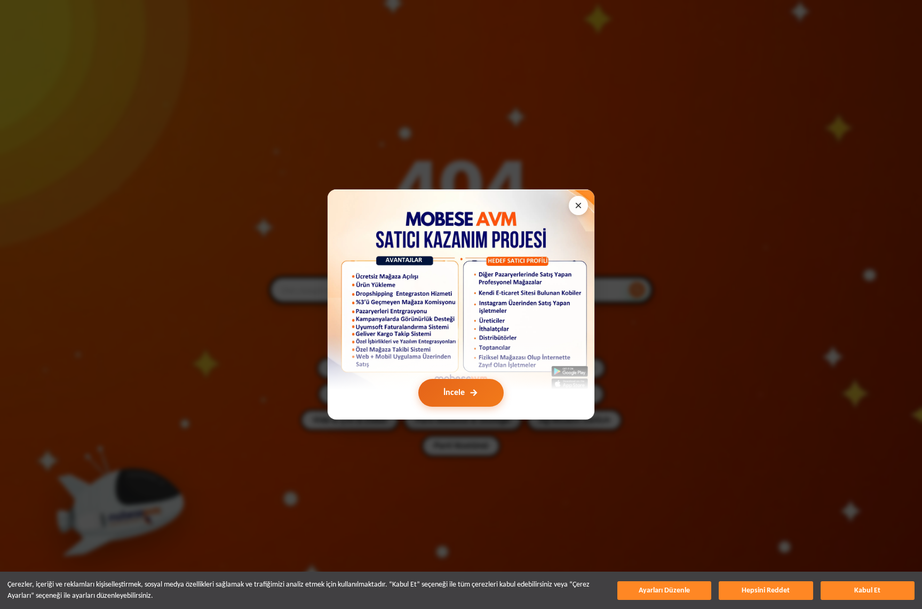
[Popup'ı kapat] (578, 205)
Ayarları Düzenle (664, 591)
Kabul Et (867, 591)
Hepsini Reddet (766, 591)
